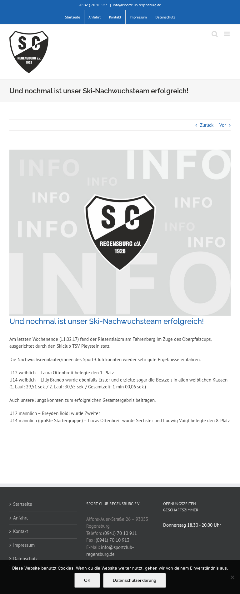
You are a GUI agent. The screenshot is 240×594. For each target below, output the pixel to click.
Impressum (24, 545)
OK (87, 580)
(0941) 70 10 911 (120, 533)
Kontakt (20, 531)
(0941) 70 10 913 (112, 540)
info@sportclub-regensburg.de (137, 5)
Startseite (22, 504)
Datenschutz (25, 558)
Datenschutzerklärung (134, 580)
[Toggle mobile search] (215, 34)
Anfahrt (20, 518)
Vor (222, 125)
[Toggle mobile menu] (227, 34)
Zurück (206, 125)
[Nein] (232, 577)
